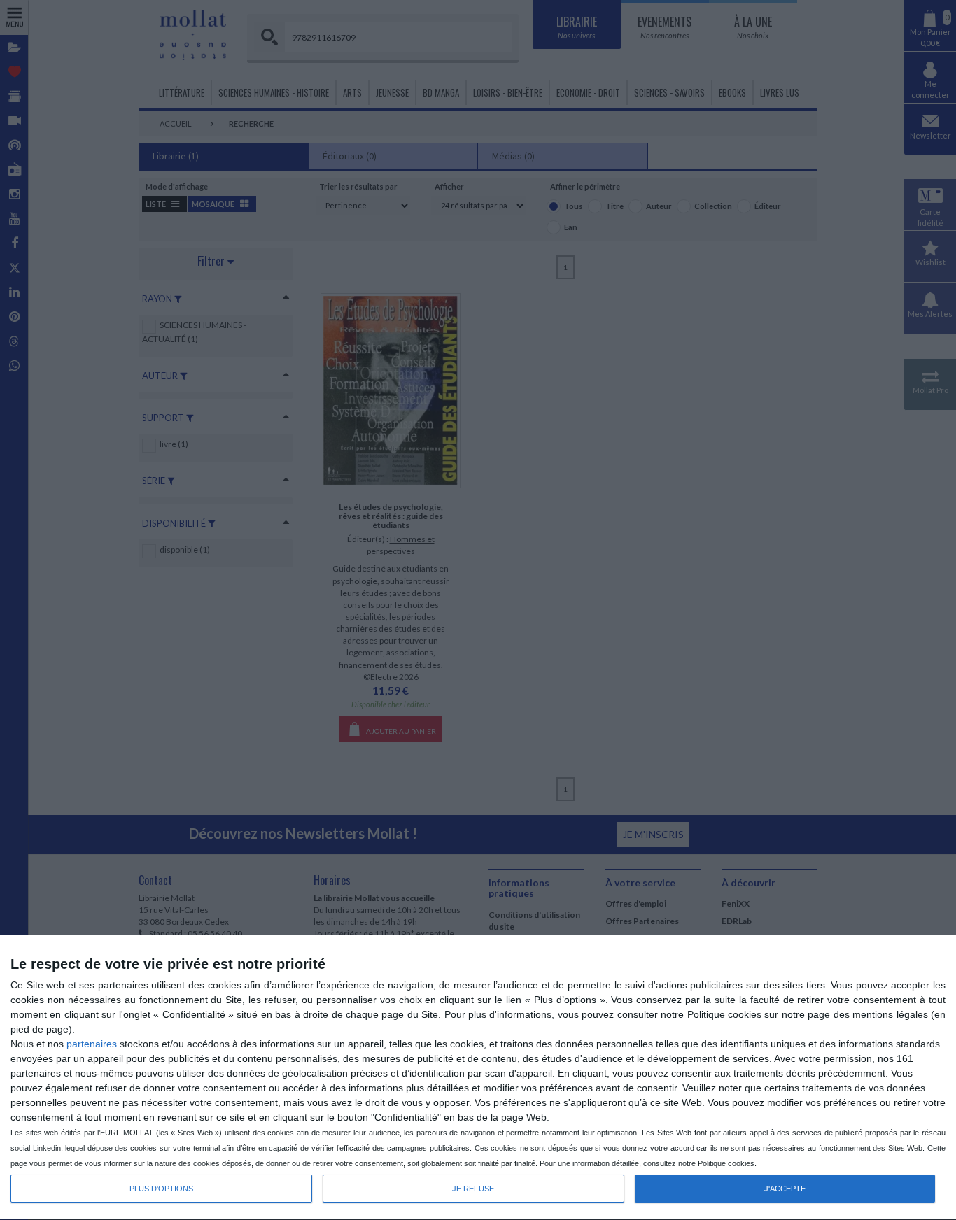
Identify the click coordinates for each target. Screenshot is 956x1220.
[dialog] (478, 1078)
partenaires (91, 1044)
